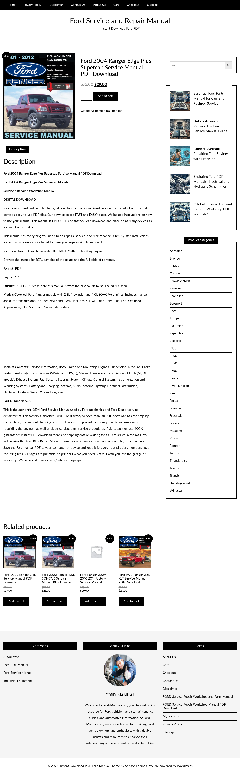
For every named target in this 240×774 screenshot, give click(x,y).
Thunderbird (178, 460)
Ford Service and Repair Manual (120, 21)
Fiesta (174, 378)
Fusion (174, 423)
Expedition (177, 333)
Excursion (176, 326)
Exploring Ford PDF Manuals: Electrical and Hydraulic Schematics (211, 181)
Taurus (174, 453)
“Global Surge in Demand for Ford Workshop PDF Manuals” (212, 209)
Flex (173, 393)
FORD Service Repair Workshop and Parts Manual (198, 696)
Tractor (175, 468)
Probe (174, 438)
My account (171, 716)
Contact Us (78, 4)
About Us (99, 4)
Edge (173, 311)
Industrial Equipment (17, 681)
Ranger (100, 111)
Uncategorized (180, 483)
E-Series (175, 288)
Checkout (133, 4)
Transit (174, 475)
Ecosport (176, 303)
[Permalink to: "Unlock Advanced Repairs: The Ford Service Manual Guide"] (180, 128)
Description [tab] (17, 149)
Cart (116, 4)
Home (11, 4)
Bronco (175, 258)
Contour (175, 273)
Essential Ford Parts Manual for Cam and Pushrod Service (209, 98)
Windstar (176, 490)
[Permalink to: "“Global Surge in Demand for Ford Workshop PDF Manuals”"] (180, 211)
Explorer (175, 341)
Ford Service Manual (17, 672)
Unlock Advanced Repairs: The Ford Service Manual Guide (210, 126)
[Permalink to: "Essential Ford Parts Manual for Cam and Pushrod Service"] (180, 101)
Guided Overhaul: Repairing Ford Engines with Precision (211, 154)
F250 (173, 356)
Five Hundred (179, 386)
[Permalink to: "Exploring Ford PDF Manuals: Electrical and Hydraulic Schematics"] (180, 183)
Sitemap (152, 4)
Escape (175, 318)
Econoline (176, 296)
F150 (173, 348)
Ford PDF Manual (15, 665)
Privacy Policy (32, 4)
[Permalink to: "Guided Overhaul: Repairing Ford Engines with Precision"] (180, 156)
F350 (173, 363)
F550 (173, 371)
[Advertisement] (77, 337)
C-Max (174, 266)
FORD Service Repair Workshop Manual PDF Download (194, 706)
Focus (174, 400)
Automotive (11, 657)
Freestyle (176, 415)
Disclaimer (56, 4)
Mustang (176, 431)
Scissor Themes (136, 766)
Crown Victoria (180, 281)
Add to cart (105, 96)
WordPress (185, 766)
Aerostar (176, 251)
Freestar (175, 408)
